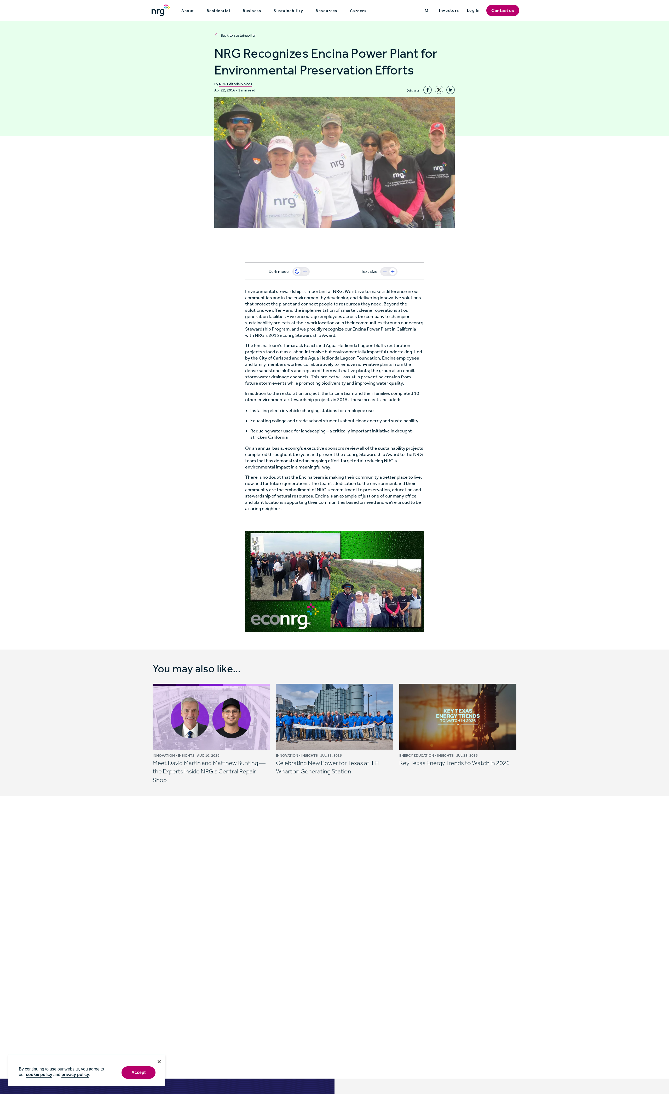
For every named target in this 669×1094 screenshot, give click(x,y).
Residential (218, 10)
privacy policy (75, 1074)
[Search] (426, 10)
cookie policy (39, 1074)
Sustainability (288, 10)
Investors (449, 10)
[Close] (159, 1061)
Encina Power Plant (372, 329)
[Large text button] (392, 271)
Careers (358, 10)
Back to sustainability (238, 35)
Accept (138, 1072)
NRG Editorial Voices (235, 84)
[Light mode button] (305, 271)
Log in (473, 10)
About (187, 10)
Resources (326, 10)
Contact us (502, 10)
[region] (86, 1070)
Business (252, 10)
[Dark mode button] (297, 271)
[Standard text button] (385, 271)
